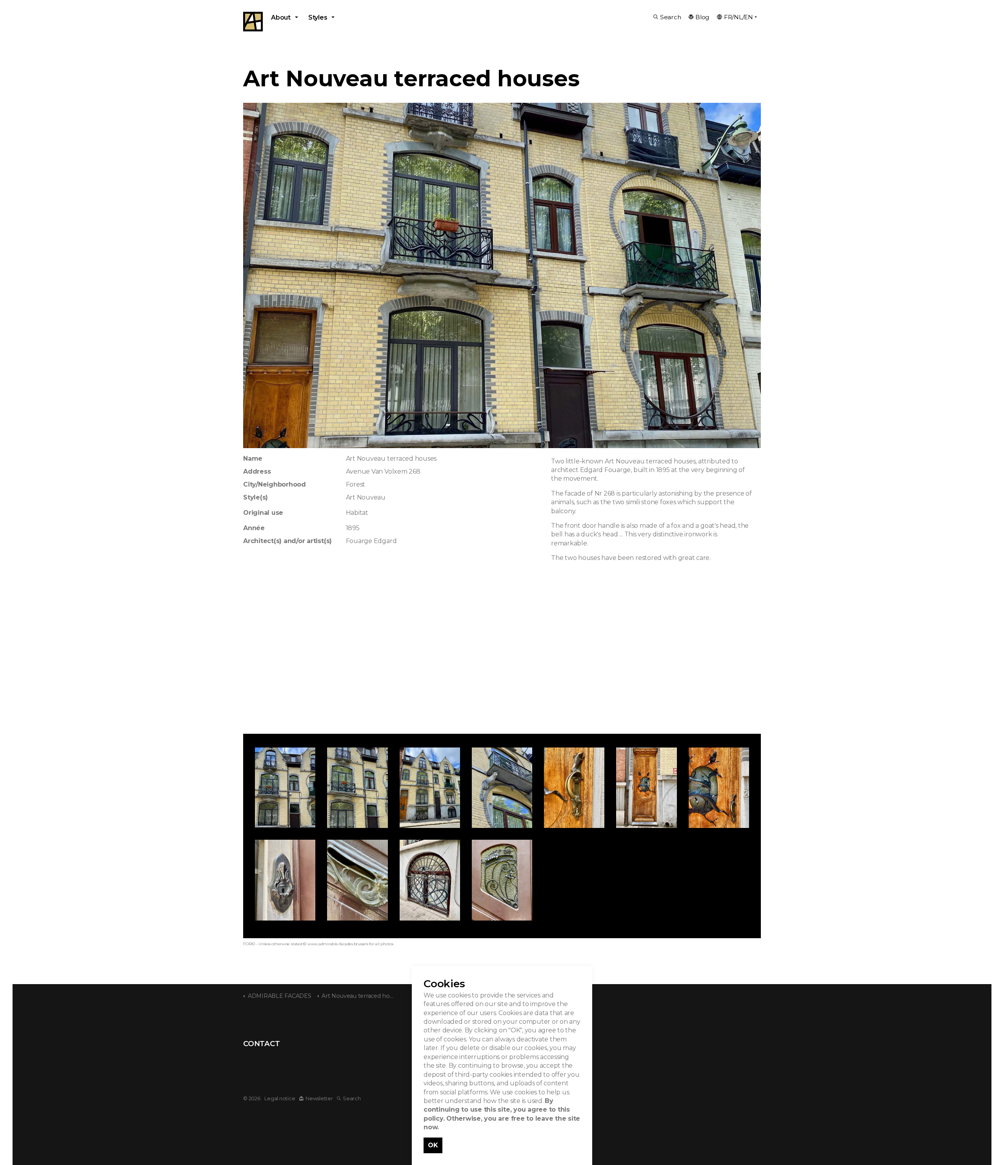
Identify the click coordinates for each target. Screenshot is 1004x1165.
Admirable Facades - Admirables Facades (253, 21)
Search (670, 17)
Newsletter (319, 1098)
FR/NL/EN (738, 17)
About (281, 17)
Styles (317, 17)
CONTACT (261, 1043)
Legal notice (279, 1098)
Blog (702, 17)
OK (433, 1145)
